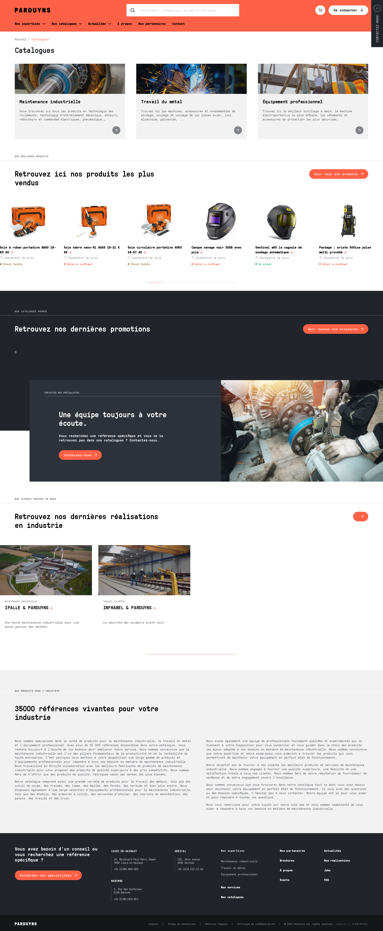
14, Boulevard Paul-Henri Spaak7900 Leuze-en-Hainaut (135, 860)
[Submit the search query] (132, 10)
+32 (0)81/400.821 (126, 899)
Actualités (332, 850)
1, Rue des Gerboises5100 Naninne (128, 890)
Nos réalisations (337, 860)
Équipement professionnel (239, 874)
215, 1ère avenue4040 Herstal (188, 860)
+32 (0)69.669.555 (126, 869)
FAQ (326, 879)
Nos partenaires (292, 850)
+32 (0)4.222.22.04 (190, 869)
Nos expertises (233, 850)
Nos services (230, 887)
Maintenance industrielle (239, 861)
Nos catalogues (232, 897)
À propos (286, 870)
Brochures (287, 860)
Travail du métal (233, 867)
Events (284, 879)
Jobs (327, 870)
